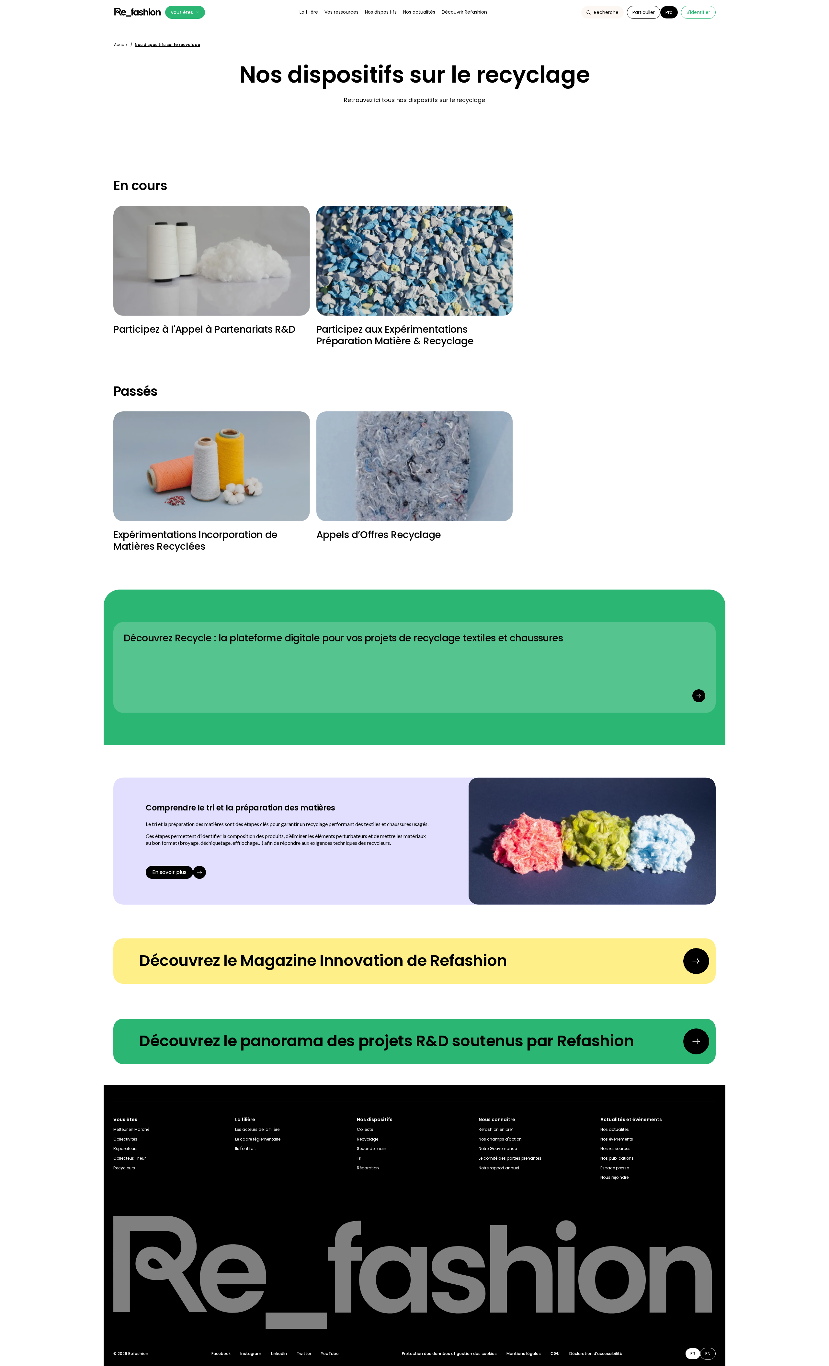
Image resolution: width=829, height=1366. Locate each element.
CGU (555, 1353)
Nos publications (617, 1158)
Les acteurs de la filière (257, 1129)
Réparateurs (125, 1148)
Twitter (304, 1353)
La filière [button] (309, 12)
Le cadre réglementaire (257, 1139)
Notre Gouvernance (498, 1148)
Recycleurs (124, 1168)
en (707, 1353)
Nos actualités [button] (419, 12)
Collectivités (125, 1139)
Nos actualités (614, 1129)
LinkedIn (279, 1353)
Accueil (122, 44)
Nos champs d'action (500, 1139)
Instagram (250, 1353)
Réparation (368, 1168)
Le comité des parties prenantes (510, 1158)
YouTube (330, 1353)
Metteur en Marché (131, 1129)
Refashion (137, 12)
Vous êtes (182, 12)
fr (692, 1353)
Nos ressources (615, 1148)
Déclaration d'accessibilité (595, 1353)
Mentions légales (523, 1353)
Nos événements (616, 1139)
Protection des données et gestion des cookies (449, 1353)
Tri (359, 1158)
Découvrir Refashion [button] (464, 12)
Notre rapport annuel (499, 1168)
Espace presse (614, 1168)
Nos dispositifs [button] (381, 12)
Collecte (365, 1129)
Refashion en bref (496, 1129)
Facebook (221, 1353)
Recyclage (367, 1139)
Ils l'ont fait (245, 1148)
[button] (602, 12)
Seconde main (371, 1148)
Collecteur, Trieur (129, 1158)
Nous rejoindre (614, 1177)
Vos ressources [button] (341, 12)
